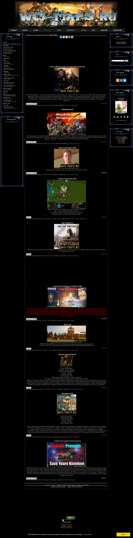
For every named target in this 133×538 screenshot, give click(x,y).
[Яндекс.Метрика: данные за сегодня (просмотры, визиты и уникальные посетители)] (66, 520)
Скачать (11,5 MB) (31, 173)
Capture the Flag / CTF (8, 68)
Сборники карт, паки (8, 47)
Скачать (28, 217)
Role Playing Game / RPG (9, 94)
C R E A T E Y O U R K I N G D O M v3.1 (67, 441)
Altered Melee (6, 58)
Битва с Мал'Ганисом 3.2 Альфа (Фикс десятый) (67, 66)
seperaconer (61, 436)
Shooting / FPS (6, 97)
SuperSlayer (60, 174)
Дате (54, 485)
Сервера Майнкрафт (121, 42)
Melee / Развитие (7, 88)
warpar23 (61, 255)
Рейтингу (64, 485)
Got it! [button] (123, 534)
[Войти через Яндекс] (121, 116)
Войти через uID (121, 113)
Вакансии (63, 526)
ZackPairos (60, 350)
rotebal (58, 320)
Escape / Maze (6, 74)
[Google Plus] (72, 37)
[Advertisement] (12, 153)
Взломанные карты (8, 49)
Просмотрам (85, 485)
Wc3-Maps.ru (29, 35)
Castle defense (6, 63)
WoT (93, 30)
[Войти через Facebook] (117, 116)
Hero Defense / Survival (8, 82)
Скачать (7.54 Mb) (31, 319)
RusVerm (69, 218)
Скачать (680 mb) (31, 142)
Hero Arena (5, 80)
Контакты (69, 526)
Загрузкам (78, 485)
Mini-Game (5, 91)
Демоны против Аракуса (67, 354)
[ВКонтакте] (61, 37)
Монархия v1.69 (67, 393)
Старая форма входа (121, 120)
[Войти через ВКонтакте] (114, 116)
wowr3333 (65, 389)
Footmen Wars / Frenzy (8, 78)
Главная (14, 30)
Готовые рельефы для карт (10, 50)
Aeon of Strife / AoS (7, 52)
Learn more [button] (88, 534)
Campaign (5, 65)
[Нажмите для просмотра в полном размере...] (66, 134)
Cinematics (5, 71)
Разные (5, 42)
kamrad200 (63, 143)
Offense (5, 93)
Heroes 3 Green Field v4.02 (67, 179)
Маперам (104, 30)
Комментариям (71, 485)
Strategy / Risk (6, 103)
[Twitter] (64, 37)
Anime (4, 55)
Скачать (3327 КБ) (31, 104)
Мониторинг (117, 30)
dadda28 (60, 105)
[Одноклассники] (66, 37)
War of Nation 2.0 (67, 223)
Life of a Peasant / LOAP (9, 85)
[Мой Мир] (69, 37)
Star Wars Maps (7, 100)
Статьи (35, 30)
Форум (25, 30)
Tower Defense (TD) (8, 107)
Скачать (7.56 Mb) (31, 478)
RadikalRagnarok (67, 109)
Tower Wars (6, 105)
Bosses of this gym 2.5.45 (67, 148)
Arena (4, 60)
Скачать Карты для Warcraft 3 (40, 35)
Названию (58, 485)
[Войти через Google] (124, 116)
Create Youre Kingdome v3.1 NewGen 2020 (67, 286)
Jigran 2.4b (67, 324)
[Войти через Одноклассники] (127, 116)
